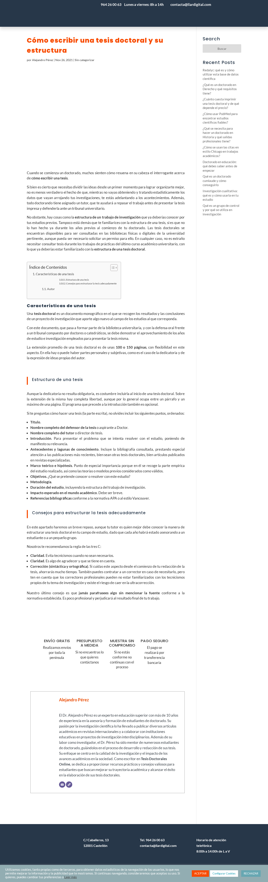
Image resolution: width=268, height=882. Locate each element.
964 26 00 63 (111, 4)
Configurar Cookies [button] (224, 873)
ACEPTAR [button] (200, 873)
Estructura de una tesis (77, 279)
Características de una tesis (55, 274)
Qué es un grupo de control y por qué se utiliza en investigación (221, 210)
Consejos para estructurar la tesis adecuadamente (91, 283)
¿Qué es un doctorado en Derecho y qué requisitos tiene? (220, 89)
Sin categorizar (84, 60)
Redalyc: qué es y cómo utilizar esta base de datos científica (221, 74)
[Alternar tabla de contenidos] (112, 267)
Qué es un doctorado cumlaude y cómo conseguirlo (217, 180)
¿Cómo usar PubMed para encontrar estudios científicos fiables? (220, 118)
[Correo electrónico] (62, 784)
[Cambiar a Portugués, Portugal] (223, 13)
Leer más (70, 877)
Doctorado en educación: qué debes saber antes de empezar (220, 166)
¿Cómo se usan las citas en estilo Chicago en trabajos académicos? (221, 151)
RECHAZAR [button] (251, 873)
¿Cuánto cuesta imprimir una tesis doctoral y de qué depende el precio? (221, 103)
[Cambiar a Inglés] (249, 13)
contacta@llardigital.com (158, 845)
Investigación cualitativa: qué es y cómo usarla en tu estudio (220, 195)
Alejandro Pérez (42, 60)
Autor (51, 289)
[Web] (69, 784)
